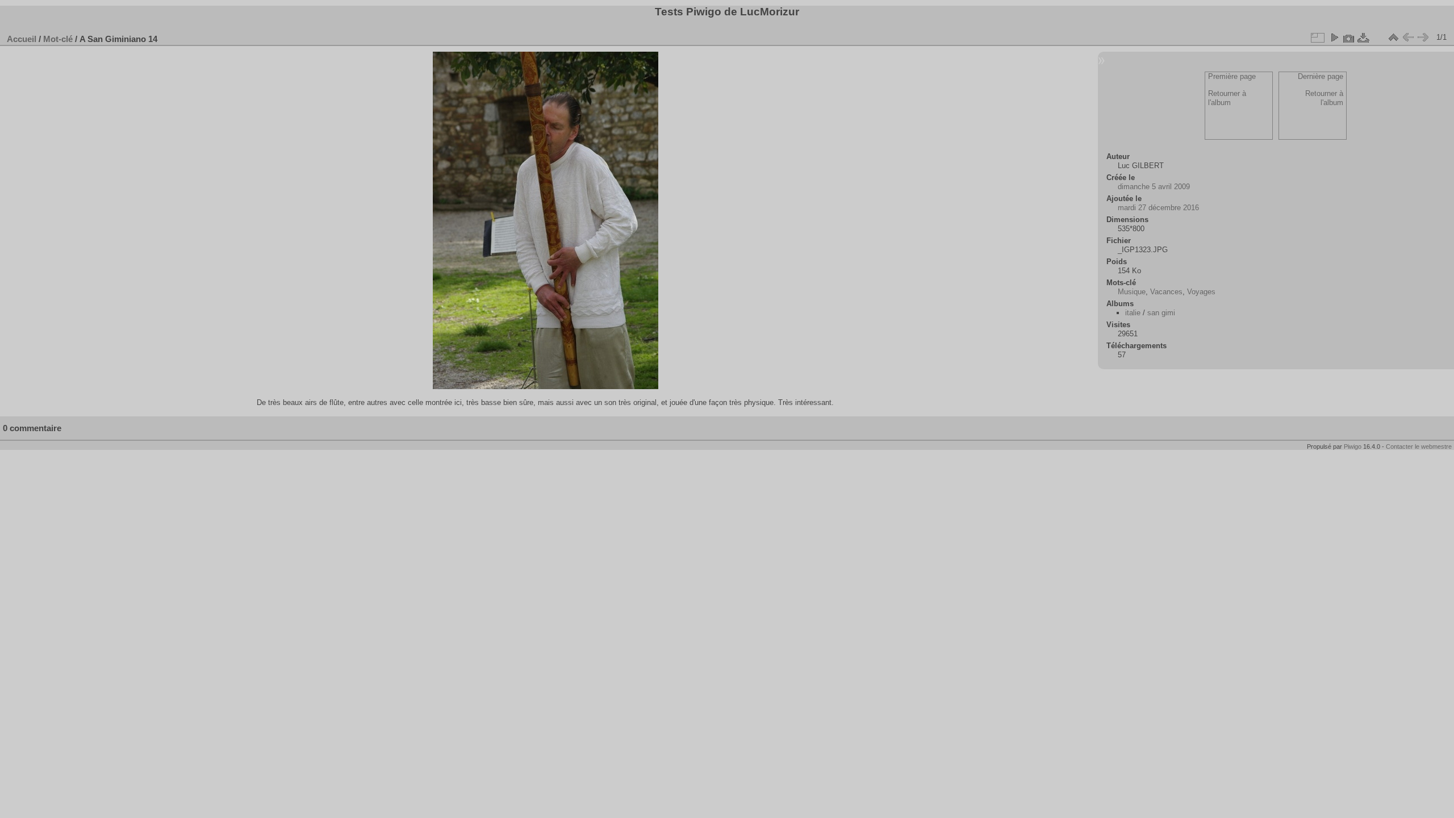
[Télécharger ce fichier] (1363, 37)
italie (1132, 312)
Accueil (21, 39)
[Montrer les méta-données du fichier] (1349, 37)
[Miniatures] (1393, 37)
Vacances (1166, 291)
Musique (1132, 291)
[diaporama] (1334, 37)
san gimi (1161, 312)
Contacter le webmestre (1419, 446)
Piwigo (1352, 446)
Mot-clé (58, 39)
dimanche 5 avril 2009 (1154, 186)
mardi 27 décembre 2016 (1158, 207)
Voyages (1201, 291)
